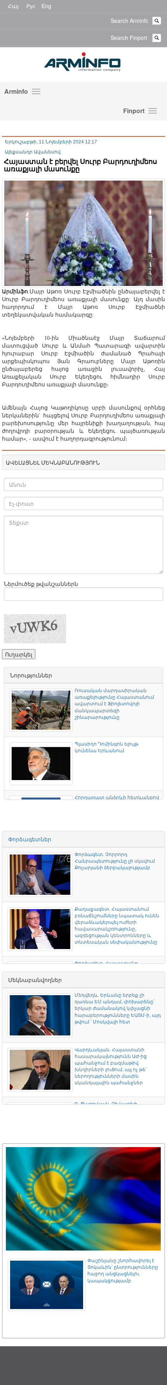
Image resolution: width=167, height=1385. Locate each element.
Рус (30, 6)
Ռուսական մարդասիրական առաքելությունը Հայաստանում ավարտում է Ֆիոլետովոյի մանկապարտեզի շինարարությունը (114, 703)
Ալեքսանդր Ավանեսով (33, 152)
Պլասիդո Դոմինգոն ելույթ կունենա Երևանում (106, 746)
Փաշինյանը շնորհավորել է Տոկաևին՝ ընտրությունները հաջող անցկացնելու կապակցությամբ (122, 1270)
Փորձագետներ (29, 839)
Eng (46, 6)
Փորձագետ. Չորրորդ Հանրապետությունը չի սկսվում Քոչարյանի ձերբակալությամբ (115, 860)
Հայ (13, 6)
